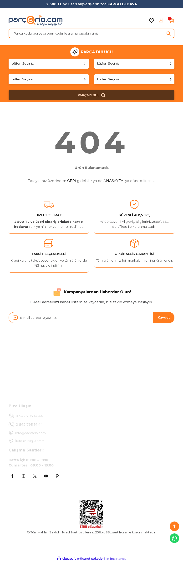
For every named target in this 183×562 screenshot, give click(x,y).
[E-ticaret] (91, 559)
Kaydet (164, 317)
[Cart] (171, 20)
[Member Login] (161, 20)
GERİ (71, 180)
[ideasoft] (66, 559)
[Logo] (35, 20)
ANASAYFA (113, 180)
